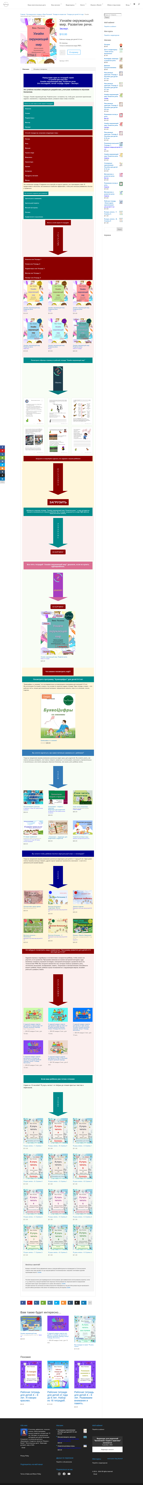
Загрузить (58, 502)
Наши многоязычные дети (37, 5)
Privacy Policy (24, 1456)
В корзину (73, 52)
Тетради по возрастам (59, 14)
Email (23, 1448)
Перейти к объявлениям (64, 1462)
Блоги (82, 5)
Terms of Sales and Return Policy (30, 1474)
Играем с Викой (96, 5)
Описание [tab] (25, 69)
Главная (22, 14)
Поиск (107, 17)
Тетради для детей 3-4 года (75, 14)
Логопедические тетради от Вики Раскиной (39, 14)
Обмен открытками (113, 5)
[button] (53, 21)
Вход (127, 5)
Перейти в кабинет (110, 26)
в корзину (58, 551)
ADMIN (39, 1272)
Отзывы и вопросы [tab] (40, 69)
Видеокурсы (70, 5)
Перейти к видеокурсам (111, 35)
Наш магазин (55, 5)
